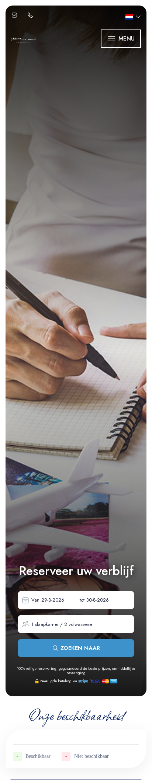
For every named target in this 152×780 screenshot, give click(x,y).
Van (35, 599)
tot (82, 599)
